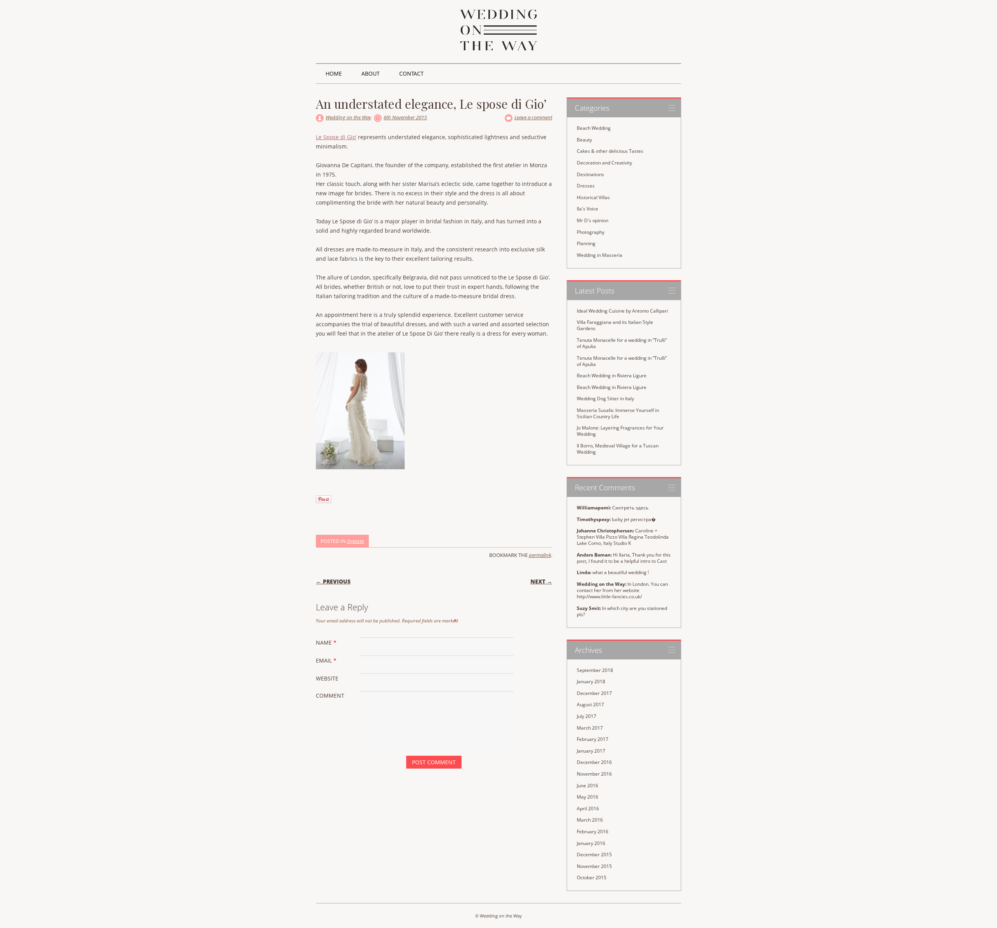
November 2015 (594, 866)
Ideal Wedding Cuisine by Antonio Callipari (622, 311)
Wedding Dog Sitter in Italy (605, 398)
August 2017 (590, 704)
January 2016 (591, 843)
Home (334, 73)
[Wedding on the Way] (498, 48)
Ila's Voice (587, 208)
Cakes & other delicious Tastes (610, 151)
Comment (330, 695)
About (370, 73)
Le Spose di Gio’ (336, 137)
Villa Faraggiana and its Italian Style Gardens (615, 325)
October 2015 (591, 877)
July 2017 (586, 716)
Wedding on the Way (348, 117)
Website (327, 678)
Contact (411, 73)
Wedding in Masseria (599, 255)
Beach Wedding (594, 128)
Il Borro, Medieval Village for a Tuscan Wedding (618, 448)
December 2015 (594, 854)
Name (326, 642)
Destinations (590, 174)
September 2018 (595, 670)
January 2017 (591, 751)
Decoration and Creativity (604, 162)
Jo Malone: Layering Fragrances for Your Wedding (620, 430)
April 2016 (588, 808)
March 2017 (590, 728)
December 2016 (594, 762)
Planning (586, 243)
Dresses (355, 540)
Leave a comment (533, 117)
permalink (540, 555)
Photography (590, 232)
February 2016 (592, 831)
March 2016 (590, 820)
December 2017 (594, 693)
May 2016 (587, 797)
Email (326, 660)
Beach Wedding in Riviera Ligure (611, 375)
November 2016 (594, 774)
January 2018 (591, 681)
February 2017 (592, 739)
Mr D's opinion (592, 220)
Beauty (584, 139)
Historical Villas (593, 197)
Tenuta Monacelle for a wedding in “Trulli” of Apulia (622, 343)
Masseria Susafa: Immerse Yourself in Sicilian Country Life (618, 413)
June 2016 (587, 785)
